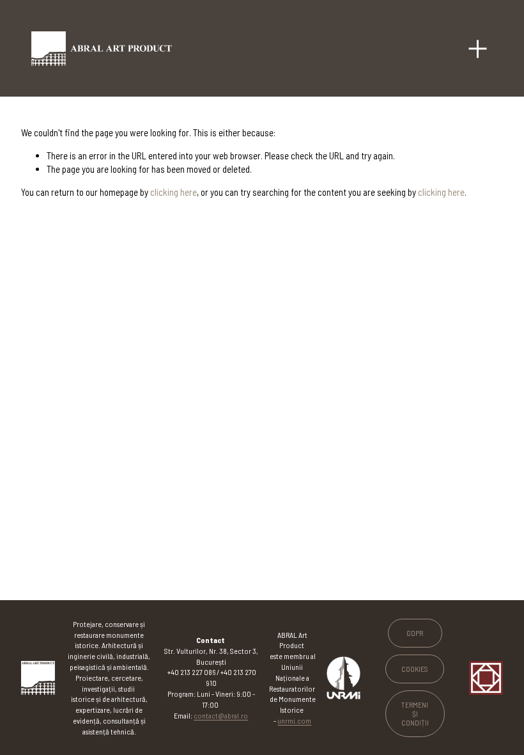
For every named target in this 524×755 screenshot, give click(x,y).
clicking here (173, 192)
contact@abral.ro (221, 715)
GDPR (414, 632)
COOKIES (414, 668)
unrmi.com (294, 720)
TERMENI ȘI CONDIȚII (415, 713)
